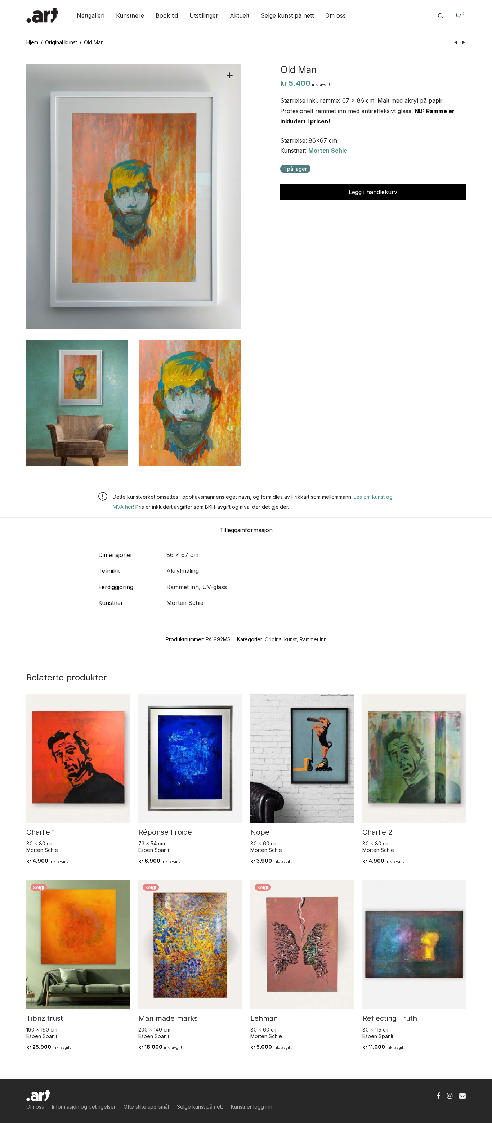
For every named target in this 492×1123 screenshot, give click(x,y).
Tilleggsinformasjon (246, 530)
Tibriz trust (44, 1018)
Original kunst (61, 42)
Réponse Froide (165, 832)
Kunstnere (130, 15)
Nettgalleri (90, 15)
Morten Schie (327, 150)
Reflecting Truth (389, 1018)
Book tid (167, 15)
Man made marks (168, 1018)
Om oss (335, 15)
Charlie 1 (40, 832)
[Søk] (440, 15)
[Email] (462, 1095)
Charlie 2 (377, 832)
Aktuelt (239, 15)
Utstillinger (203, 15)
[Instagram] (449, 1095)
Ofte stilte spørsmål (146, 1107)
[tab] (246, 530)
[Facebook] (438, 1095)
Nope (259, 832)
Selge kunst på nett (287, 15)
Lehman (264, 1018)
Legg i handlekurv (373, 192)
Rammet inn (313, 639)
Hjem (32, 42)
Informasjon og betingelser (84, 1107)
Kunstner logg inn (251, 1107)
